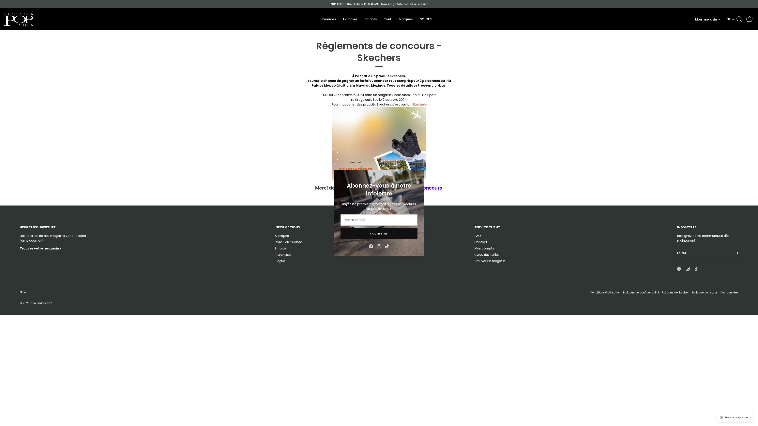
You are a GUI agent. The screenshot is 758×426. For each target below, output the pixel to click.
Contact (480, 242)
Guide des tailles (486, 254)
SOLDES (426, 19)
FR (728, 19)
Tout (387, 19)
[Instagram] (379, 246)
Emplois (281, 248)
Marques (406, 19)
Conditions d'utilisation (605, 292)
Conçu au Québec (288, 242)
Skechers (419, 104)
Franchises (283, 254)
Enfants (371, 19)
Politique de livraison (676, 292)
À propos (282, 236)
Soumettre (379, 233)
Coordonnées (729, 292)
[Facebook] (371, 246)
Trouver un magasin (489, 261)
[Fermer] (418, 175)
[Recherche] (739, 19)
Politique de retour (704, 292)
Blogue (280, 261)
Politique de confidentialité (641, 292)
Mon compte (484, 248)
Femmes (329, 19)
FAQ (477, 236)
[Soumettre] (736, 253)
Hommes (350, 19)
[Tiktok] (387, 246)
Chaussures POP (41, 303)
